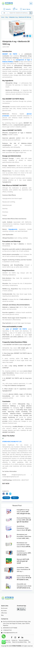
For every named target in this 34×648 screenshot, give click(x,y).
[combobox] (5, 12)
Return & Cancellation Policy (19, 642)
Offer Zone (4, 613)
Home (2, 17)
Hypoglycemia (12, 229)
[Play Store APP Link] (21, 609)
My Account (4, 608)
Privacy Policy (7, 642)
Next (14, 497)
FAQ (29, 642)
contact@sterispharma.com (10, 632)
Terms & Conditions (24, 640)
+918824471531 (7, 630)
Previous (6, 497)
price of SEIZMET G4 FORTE (16, 329)
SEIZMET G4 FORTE (9, 54)
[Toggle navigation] (30, 3)
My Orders (4, 610)
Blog (7, 17)
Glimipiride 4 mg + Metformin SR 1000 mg (20, 17)
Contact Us (14, 640)
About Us (7, 640)
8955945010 (6, 627)
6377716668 (13, 627)
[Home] (7, 3)
